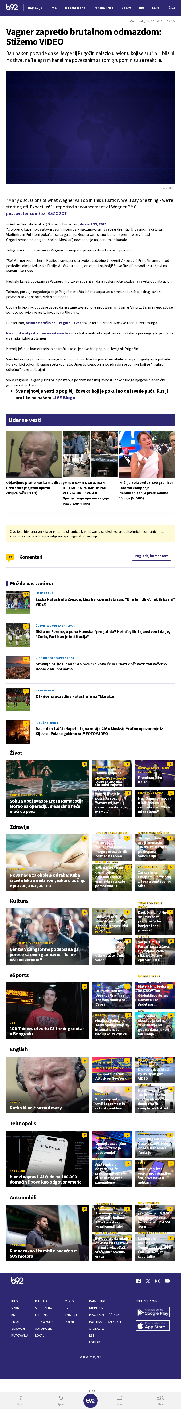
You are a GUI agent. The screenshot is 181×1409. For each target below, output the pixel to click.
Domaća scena (149, 976)
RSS (91, 1335)
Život (15, 1322)
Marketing (97, 1301)
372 (26, 594)
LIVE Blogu (63, 397)
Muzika (101, 911)
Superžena (43, 1308)
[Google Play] (153, 1312)
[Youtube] (167, 1281)
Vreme (70, 1322)
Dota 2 (100, 1015)
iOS (97, 1158)
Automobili (43, 1329)
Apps (141, 1163)
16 (25, 723)
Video (69, 1301)
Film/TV (143, 936)
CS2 (12, 1022)
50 (25, 626)
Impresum (96, 1308)
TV (67, 1308)
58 (25, 658)
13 (10, 556)
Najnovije (35, 8)
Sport (16, 1308)
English (16, 1102)
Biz (13, 1315)
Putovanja (19, 1335)
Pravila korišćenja (104, 1315)
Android (144, 1133)
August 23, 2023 (93, 224)
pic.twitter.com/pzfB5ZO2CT (36, 213)
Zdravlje (18, 1329)
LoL (98, 985)
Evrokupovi (45, 690)
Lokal (39, 1335)
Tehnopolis (44, 1322)
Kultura (41, 1301)
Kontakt (95, 1342)
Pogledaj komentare (152, 555)
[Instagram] (157, 1281)
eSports (41, 1315)
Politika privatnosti (105, 1322)
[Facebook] (138, 1281)
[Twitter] (148, 1281)
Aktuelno (17, 869)
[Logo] (12, 8)
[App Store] (153, 1326)
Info (14, 1301)
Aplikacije (97, 1329)
